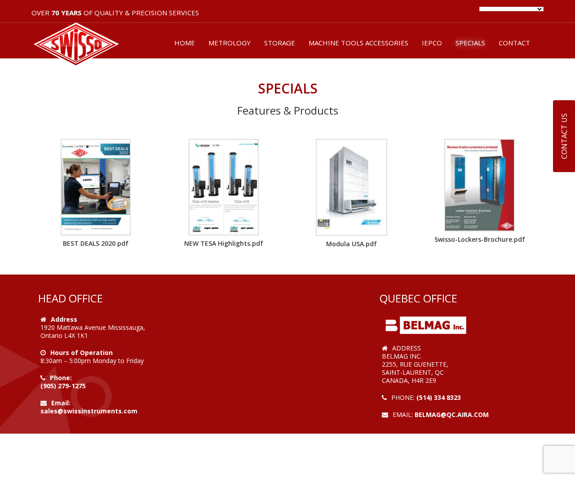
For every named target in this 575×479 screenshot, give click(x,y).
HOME (184, 42)
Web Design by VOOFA (417, 422)
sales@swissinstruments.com (88, 411)
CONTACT (514, 42)
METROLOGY (229, 42)
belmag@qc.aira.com (452, 414)
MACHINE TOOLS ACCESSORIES (358, 42)
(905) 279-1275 (63, 385)
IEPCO (432, 42)
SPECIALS (470, 42)
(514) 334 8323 (438, 397)
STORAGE (279, 42)
